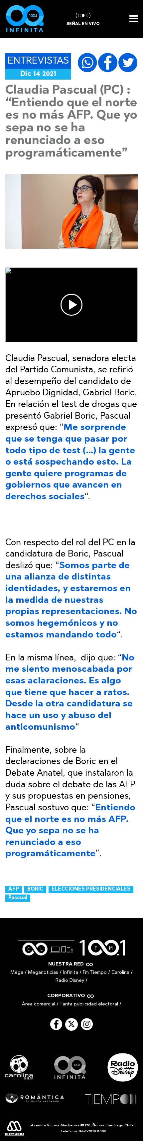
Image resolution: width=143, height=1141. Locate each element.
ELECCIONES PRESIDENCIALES (91, 889)
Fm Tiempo (95, 972)
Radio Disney (70, 980)
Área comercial (38, 1004)
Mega (16, 972)
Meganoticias (43, 972)
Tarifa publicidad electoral (89, 1004)
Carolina (120, 972)
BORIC (35, 889)
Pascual (17, 898)
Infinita (70, 972)
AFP (13, 889)
